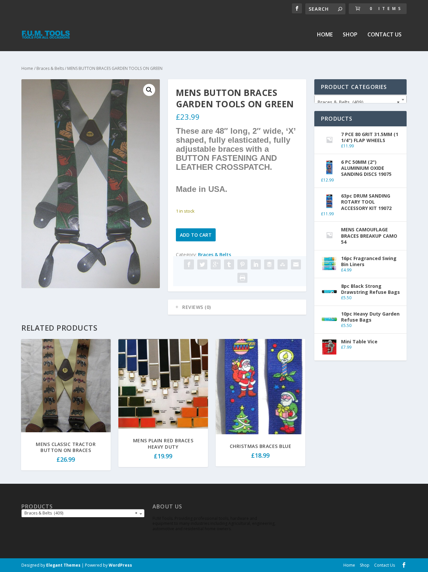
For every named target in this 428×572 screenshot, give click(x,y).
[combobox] (360, 99)
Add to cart (196, 235)
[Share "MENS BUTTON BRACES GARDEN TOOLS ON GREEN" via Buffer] (269, 264)
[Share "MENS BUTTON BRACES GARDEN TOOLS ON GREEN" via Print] (242, 278)
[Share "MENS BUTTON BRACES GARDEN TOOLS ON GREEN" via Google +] (216, 264)
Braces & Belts (50, 68)
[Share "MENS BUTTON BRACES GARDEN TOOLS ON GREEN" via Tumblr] (229, 264)
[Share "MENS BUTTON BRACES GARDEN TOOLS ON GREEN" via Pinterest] (242, 264)
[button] (149, 90)
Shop (350, 35)
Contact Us (384, 35)
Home (325, 35)
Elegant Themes (63, 565)
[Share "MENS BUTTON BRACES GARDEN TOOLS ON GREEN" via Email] (296, 264)
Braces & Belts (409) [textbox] (358, 102)
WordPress (120, 565)
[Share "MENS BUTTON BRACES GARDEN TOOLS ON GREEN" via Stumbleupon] (283, 264)
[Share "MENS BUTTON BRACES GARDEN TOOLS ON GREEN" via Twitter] (202, 264)
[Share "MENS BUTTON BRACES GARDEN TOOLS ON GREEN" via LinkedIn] (256, 264)
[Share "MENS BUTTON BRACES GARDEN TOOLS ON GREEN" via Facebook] (189, 264)
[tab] (237, 307)
